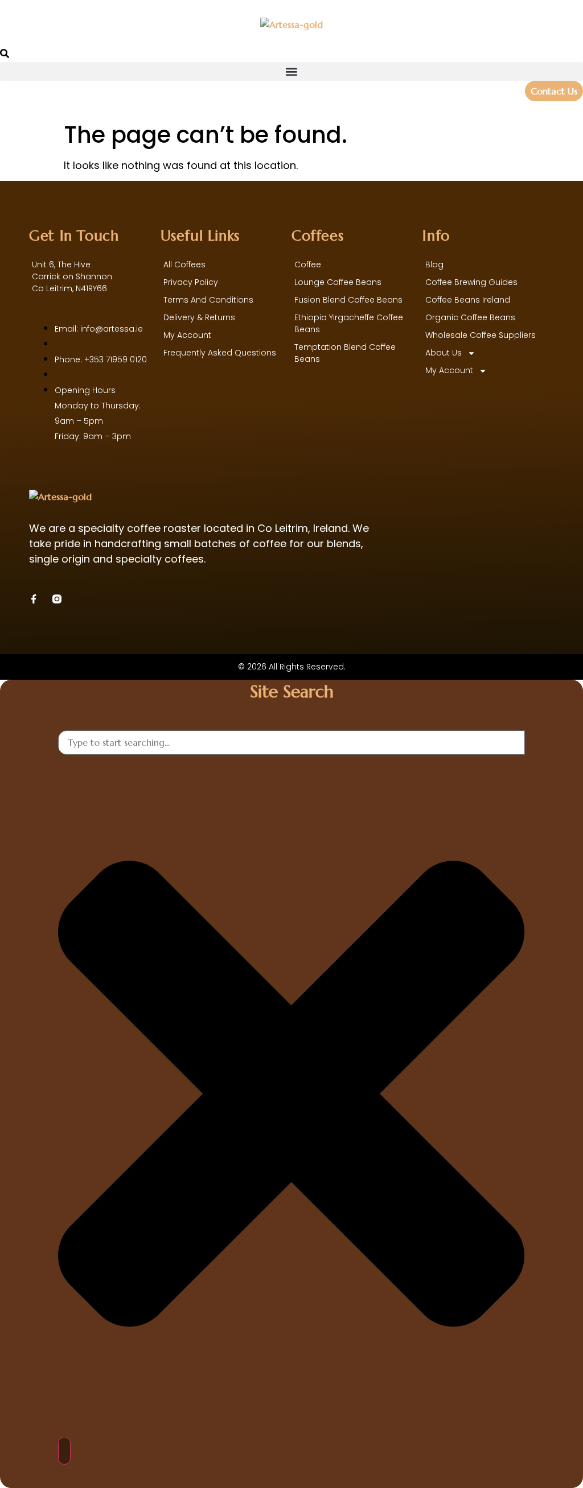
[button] (291, 71)
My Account (449, 370)
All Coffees (184, 264)
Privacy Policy (190, 282)
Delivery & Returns (199, 317)
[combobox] (291, 742)
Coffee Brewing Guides (471, 282)
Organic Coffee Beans (470, 317)
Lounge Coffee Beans (337, 282)
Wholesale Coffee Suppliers (480, 335)
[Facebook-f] (33, 599)
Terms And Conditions (208, 299)
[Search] (64, 1451)
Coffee (307, 264)
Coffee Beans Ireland (467, 299)
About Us (443, 352)
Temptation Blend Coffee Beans (345, 353)
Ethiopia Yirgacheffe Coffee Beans (348, 323)
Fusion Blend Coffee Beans (348, 299)
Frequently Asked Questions (219, 352)
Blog (434, 264)
